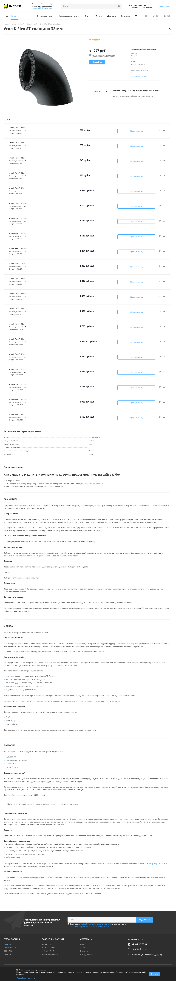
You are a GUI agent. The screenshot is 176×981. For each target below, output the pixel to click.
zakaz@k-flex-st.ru (42, 8)
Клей (82, 944)
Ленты (83, 947)
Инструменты (86, 954)
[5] (99, 40)
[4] (97, 40)
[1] (90, 40)
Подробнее (21, 978)
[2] (93, 40)
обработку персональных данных (97, 924)
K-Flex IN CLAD (48, 951)
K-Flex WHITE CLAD (50, 954)
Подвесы (84, 951)
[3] (95, 40)
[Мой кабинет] (136, 15)
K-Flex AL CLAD (48, 947)
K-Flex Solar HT (10, 947)
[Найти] (119, 6)
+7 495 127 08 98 (138, 5)
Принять (154, 974)
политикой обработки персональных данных (89, 926)
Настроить (31, 978)
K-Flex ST (7, 944)
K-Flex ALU (46, 944)
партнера (154, 863)
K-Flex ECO (8, 951)
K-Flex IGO (8, 954)
